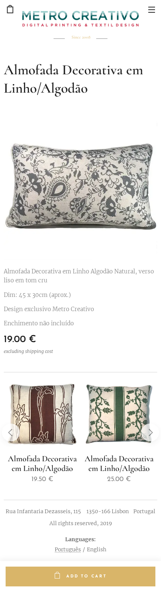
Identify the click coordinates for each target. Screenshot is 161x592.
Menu (151, 9)
